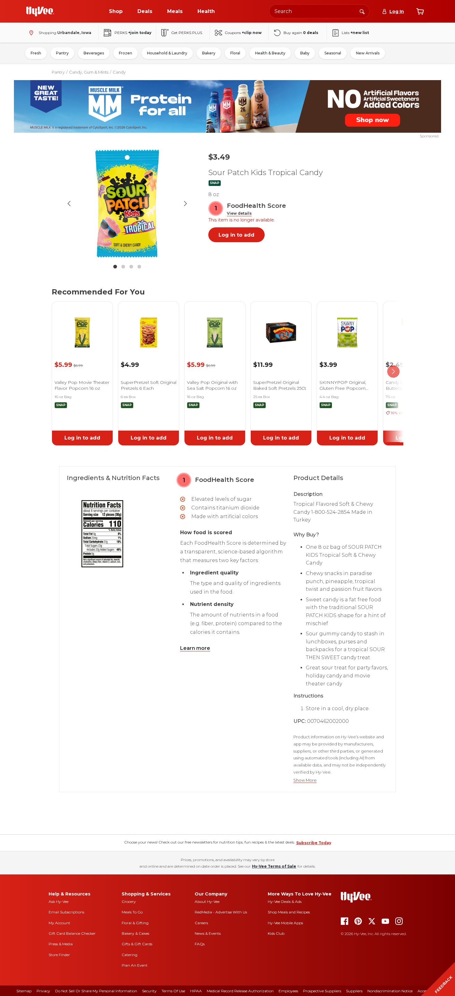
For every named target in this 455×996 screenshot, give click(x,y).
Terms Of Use (173, 991)
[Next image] (185, 203)
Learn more (195, 648)
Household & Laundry (167, 53)
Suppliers (354, 991)
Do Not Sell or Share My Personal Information (96, 991)
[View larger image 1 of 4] (127, 203)
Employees (288, 991)
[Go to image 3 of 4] (131, 266)
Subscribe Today (313, 842)
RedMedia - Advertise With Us (221, 912)
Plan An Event (135, 965)
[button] (239, 213)
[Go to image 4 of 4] (139, 266)
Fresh (36, 53)
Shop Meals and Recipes (289, 912)
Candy (119, 72)
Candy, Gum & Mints (88, 72)
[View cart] (420, 11)
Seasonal (332, 53)
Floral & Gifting (135, 923)
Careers (201, 923)
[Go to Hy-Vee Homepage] (40, 11)
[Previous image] (69, 203)
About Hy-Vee (207, 901)
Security (149, 991)
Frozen (125, 53)
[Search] (362, 11)
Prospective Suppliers (322, 991)
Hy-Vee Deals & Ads (284, 901)
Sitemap (24, 991)
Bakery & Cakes (135, 933)
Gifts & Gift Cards (137, 944)
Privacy (43, 991)
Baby (305, 53)
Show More (305, 780)
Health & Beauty (270, 53)
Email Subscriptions (66, 912)
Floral (235, 53)
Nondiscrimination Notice (390, 991)
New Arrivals (367, 53)
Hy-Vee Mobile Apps (285, 923)
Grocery (129, 901)
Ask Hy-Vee (58, 901)
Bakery (208, 53)
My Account (59, 923)
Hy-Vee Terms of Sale (274, 866)
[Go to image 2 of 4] (123, 266)
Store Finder (59, 954)
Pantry (62, 53)
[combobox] (319, 11)
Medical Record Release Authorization (240, 991)
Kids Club (276, 933)
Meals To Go (132, 912)
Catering (129, 954)
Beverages (94, 53)
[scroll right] (393, 371)
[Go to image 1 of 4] (115, 266)
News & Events (208, 933)
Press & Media (61, 944)
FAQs (200, 944)
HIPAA (196, 991)
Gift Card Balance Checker (72, 933)
